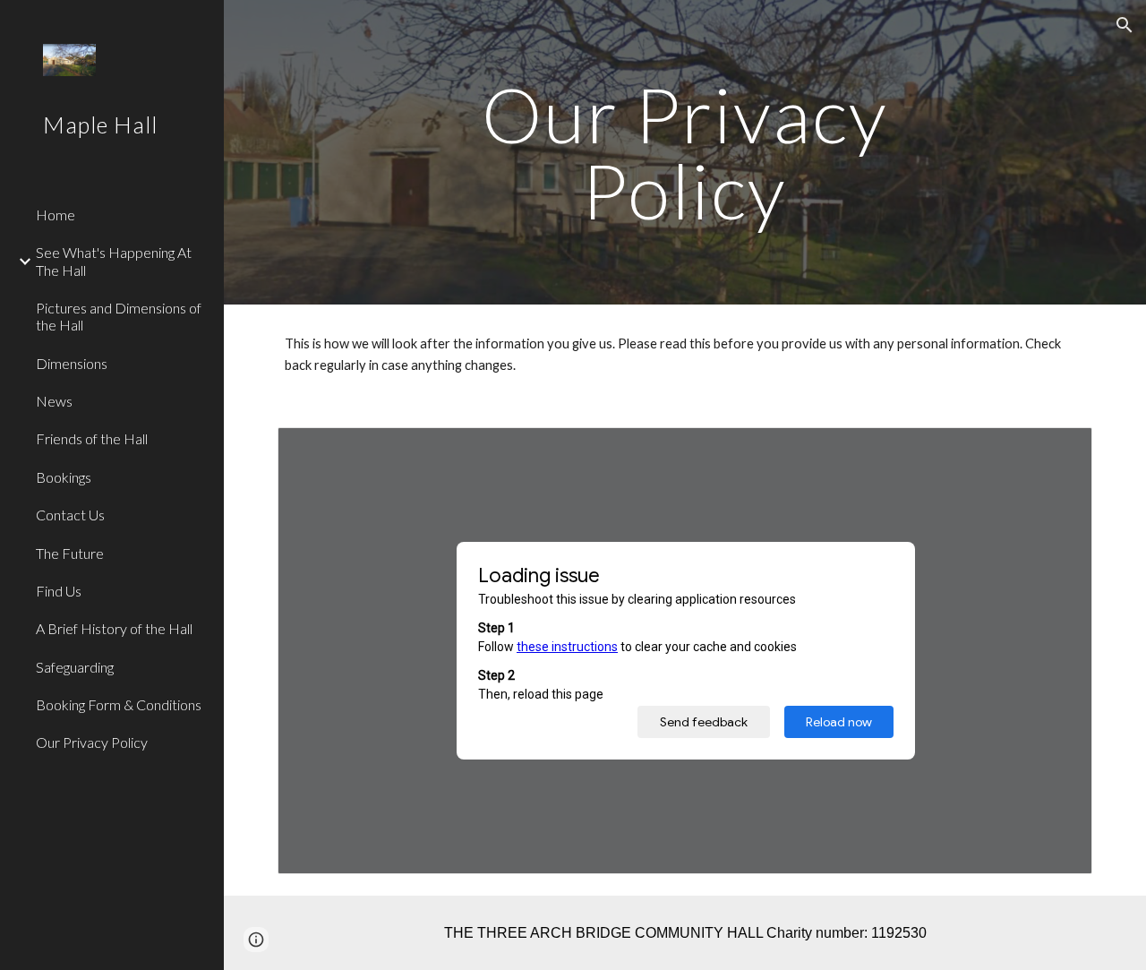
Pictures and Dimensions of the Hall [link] (118, 316)
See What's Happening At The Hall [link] (114, 261)
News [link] (54, 400)
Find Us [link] (58, 590)
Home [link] (55, 214)
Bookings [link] (63, 476)
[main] (684, 152)
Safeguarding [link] (75, 666)
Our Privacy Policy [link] (92, 742)
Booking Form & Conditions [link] (118, 704)
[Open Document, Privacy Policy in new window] (1058, 450)
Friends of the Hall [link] (92, 438)
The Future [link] (70, 553)
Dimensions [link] (71, 363)
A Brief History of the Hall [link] (114, 628)
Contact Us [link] (70, 514)
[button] (1124, 25)
